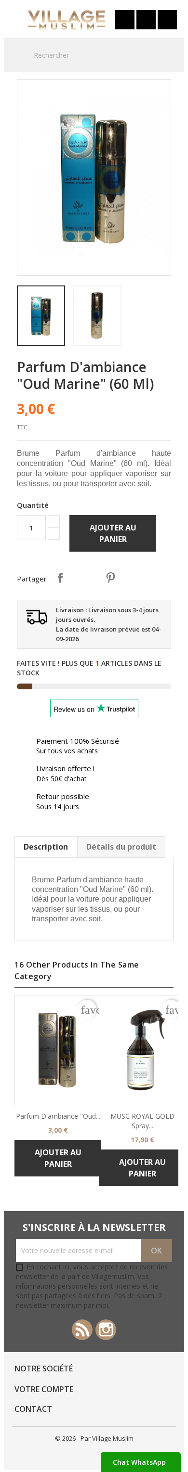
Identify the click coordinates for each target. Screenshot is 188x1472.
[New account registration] (146, 19)
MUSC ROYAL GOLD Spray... (142, 1120)
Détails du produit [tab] (121, 846)
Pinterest (110, 577)
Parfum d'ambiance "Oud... (58, 1116)
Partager (60, 577)
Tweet (85, 577)
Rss (82, 1329)
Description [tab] (46, 846)
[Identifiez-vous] (124, 19)
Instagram (105, 1329)
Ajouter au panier (113, 533)
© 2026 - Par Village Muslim (94, 1438)
